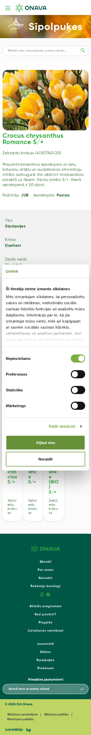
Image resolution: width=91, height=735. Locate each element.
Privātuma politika (20, 719)
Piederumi (45, 668)
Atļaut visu (45, 442)
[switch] (78, 374)
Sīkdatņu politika (56, 714)
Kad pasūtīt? (45, 614)
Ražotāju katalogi (46, 586)
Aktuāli (46, 561)
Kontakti (46, 578)
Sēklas (45, 652)
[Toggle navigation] (8, 8)
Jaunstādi (45, 644)
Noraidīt (45, 459)
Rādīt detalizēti (62, 426)
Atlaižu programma (46, 606)
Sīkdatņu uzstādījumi (22, 714)
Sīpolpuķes (56, 27)
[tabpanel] (45, 100)
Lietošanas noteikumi (45, 630)
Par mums (46, 570)
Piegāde (46, 622)
